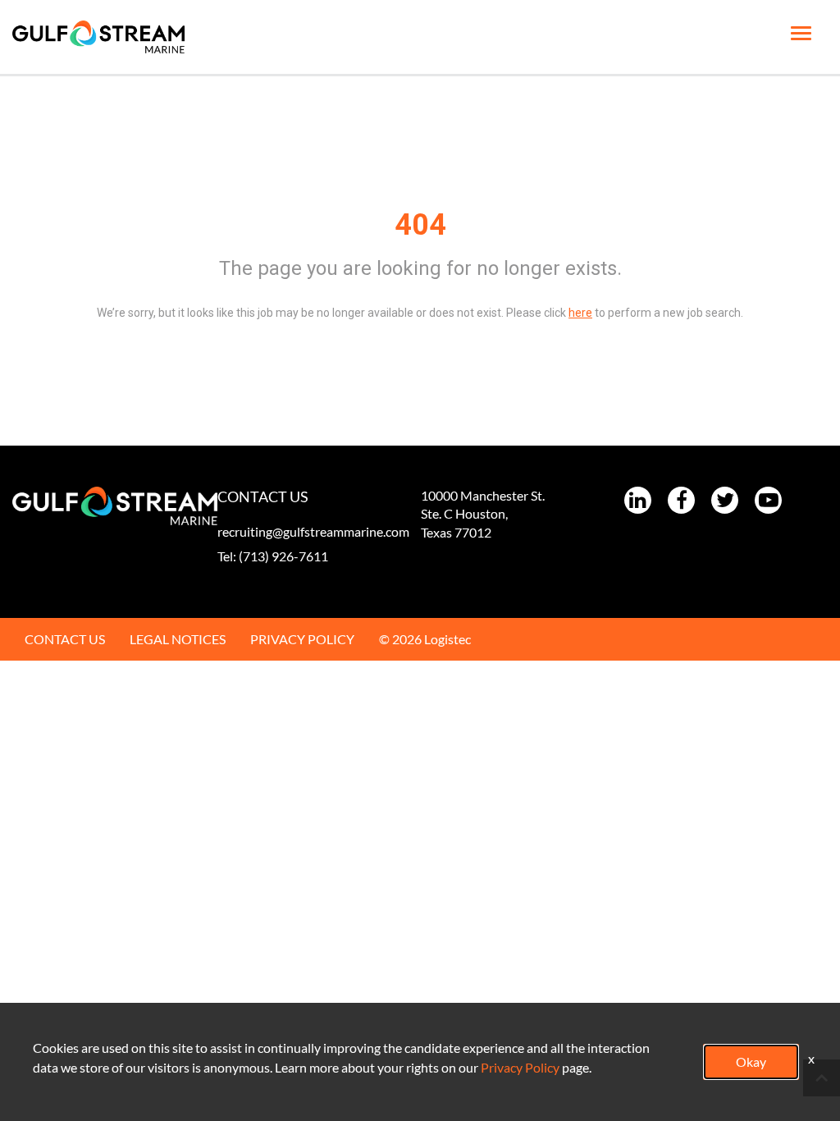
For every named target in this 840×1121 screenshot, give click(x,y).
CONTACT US (65, 639)
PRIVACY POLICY (302, 639)
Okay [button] (751, 1061)
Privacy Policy (520, 1067)
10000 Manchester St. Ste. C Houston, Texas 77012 (483, 514)
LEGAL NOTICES (178, 639)
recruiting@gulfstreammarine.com (313, 531)
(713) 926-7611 (283, 556)
